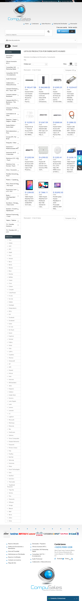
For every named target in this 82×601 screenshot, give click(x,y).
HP (9, 364)
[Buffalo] (23, 533)
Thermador (11, 482)
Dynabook (11, 320)
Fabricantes (9, 236)
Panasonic (11, 444)
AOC (10, 246)
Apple (10, 252)
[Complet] (56, 533)
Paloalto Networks (13, 441)
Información (73, 23)
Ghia (9, 348)
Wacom (10, 508)
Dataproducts (12, 308)
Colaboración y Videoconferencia (11, 83)
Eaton (10, 323)
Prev (5, 533)
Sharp (10, 466)
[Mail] (79, 162)
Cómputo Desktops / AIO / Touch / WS (12, 89)
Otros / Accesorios (11, 170)
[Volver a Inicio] (7, 46)
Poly (9, 451)
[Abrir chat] (74, 598)
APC (9, 249)
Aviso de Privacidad (13, 551)
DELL (10, 311)
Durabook (11, 317)
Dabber (10, 302)
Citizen (10, 286)
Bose (10, 271)
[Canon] (31, 533)
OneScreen (11, 432)
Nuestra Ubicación (13, 543)
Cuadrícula (70, 65)
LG (9, 413)
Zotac (10, 521)
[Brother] (14, 533)
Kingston (11, 389)
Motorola (11, 426)
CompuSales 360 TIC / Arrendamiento (12, 74)
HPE (9, 367)
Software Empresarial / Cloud (12, 215)
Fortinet (10, 339)
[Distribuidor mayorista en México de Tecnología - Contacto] (41, 1)
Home (27, 23)
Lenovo (10, 407)
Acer (9, 240)
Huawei (10, 370)
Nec (9, 429)
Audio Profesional (11, 79)
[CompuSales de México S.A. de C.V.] (46, 579)
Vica (9, 496)
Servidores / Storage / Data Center (12, 204)
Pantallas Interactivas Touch (12, 174)
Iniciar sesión (72, 27)
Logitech (11, 417)
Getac (10, 345)
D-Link (10, 296)
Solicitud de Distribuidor (60, 23)
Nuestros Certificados (14, 557)
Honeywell (11, 361)
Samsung (11, 460)
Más (25, 60)
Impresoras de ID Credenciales (11, 153)
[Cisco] (39, 533)
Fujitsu (10, 342)
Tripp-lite (11, 490)
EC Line (10, 327)
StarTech (11, 475)
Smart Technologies (14, 469)
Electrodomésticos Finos (11, 132)
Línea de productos (14, 40)
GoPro (10, 351)
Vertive (10, 493)
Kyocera (10, 398)
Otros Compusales (13, 438)
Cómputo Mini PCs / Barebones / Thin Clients (12, 102)
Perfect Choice (12, 448)
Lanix (10, 404)
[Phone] (79, 167)
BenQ (10, 265)
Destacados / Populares (10, 56)
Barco (10, 261)
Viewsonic (11, 499)
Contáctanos (35, 23)
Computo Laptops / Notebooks (11, 95)
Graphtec (11, 354)
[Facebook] (79, 152)
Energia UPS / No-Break (11, 137)
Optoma (10, 435)
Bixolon (10, 268)
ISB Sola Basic (12, 382)
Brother (10, 274)
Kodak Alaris (12, 395)
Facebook (59, 558)
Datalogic (11, 305)
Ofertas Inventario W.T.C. (11, 62)
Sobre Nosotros (46, 23)
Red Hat (10, 457)
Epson (10, 333)
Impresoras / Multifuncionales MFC (12, 147)
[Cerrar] (77, 598)
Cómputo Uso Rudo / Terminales (12, 108)
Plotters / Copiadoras (12, 179)
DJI (9, 314)
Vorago (10, 505)
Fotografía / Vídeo (11, 142)
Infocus (10, 373)
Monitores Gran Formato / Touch (10, 165)
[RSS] (72, 559)
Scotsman (11, 463)
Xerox (10, 514)
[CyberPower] (64, 533)
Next (77, 533)
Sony (10, 472)
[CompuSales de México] (18, 12)
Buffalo (10, 277)
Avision (10, 258)
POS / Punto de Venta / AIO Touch (12, 184)
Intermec (11, 379)
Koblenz (10, 392)
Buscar (48, 34)
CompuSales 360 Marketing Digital (11, 68)
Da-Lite (10, 299)
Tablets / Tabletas (11, 220)
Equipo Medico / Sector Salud (10, 126)
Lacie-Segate (12, 401)
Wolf (9, 511)
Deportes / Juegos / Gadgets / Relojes (12, 120)
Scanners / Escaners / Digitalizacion (12, 209)
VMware (11, 502)
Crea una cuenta (61, 27)
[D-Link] (73, 533)
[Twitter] (79, 157)
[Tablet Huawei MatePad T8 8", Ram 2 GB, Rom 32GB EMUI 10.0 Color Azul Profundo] (29, 185)
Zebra (10, 518)
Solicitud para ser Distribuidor (16, 554)
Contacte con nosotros (14, 560)
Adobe (10, 243)
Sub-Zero (11, 479)
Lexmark (11, 410)
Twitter (67, 558)
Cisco (10, 283)
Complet (11, 289)
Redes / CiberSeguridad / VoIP (11, 197)
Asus (10, 255)
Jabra (10, 385)
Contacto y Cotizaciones (57, 598)
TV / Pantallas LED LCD (11, 231)
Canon (10, 280)
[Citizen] (48, 533)
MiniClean (11, 423)
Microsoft (11, 420)
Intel (9, 376)
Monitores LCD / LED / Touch (12, 159)
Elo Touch (11, 330)
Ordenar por (27, 64)
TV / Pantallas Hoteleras (10, 225)
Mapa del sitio (12, 563)
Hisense (10, 358)
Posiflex (10, 454)
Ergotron (11, 336)
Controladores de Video (11, 114)
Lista (76, 65)
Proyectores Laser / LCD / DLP (11, 190)
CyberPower (12, 292)
